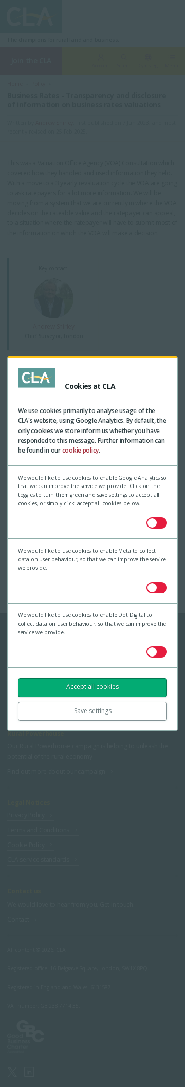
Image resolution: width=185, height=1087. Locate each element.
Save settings (93, 710)
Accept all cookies (92, 686)
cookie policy (80, 450)
